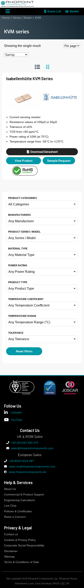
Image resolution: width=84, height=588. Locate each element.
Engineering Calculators (19, 500)
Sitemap (9, 556)
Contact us (11, 534)
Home (6, 17)
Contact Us (30, 430)
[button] (42, 204)
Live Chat (10, 505)
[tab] (37, 66)
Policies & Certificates (18, 511)
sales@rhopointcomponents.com (32, 448)
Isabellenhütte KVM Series (29, 78)
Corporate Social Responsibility (24, 545)
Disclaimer (11, 551)
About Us (10, 489)
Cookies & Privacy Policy (20, 540)
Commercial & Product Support (24, 494)
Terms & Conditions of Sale (21, 562)
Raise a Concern (15, 516)
